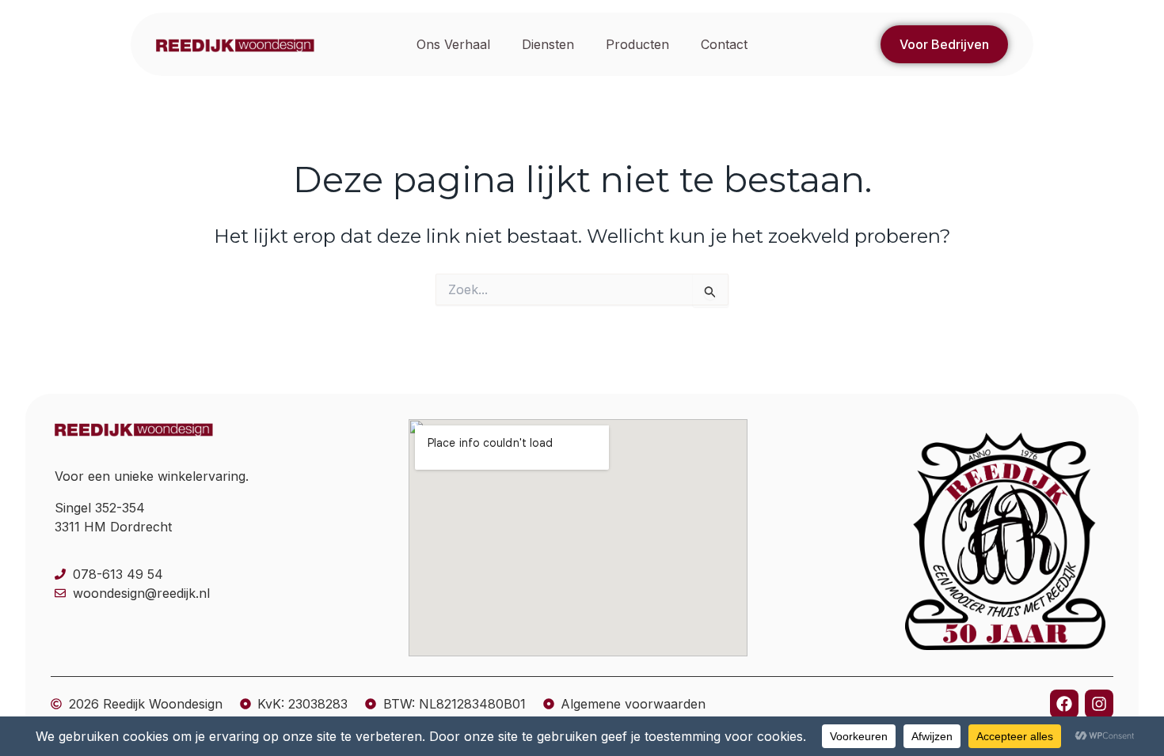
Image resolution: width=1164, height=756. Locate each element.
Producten (637, 44)
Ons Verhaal (453, 44)
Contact (724, 44)
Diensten (548, 44)
